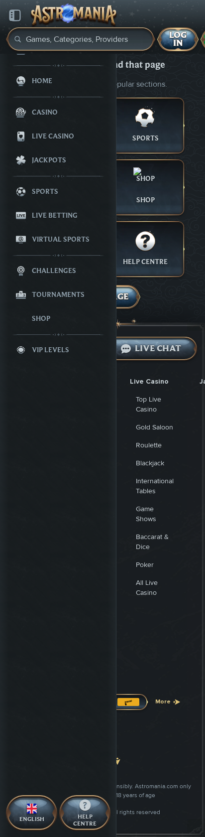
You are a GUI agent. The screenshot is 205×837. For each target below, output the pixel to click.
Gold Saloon (154, 427)
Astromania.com (156, 786)
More (163, 701)
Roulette (149, 445)
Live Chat (158, 348)
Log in (178, 39)
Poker (145, 564)
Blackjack (150, 463)
